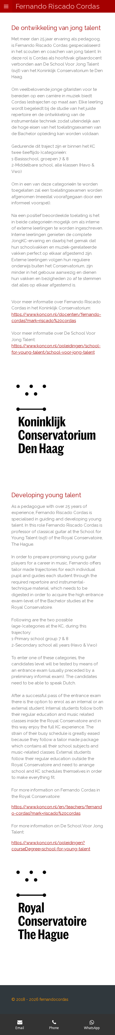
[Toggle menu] (6, 6)
